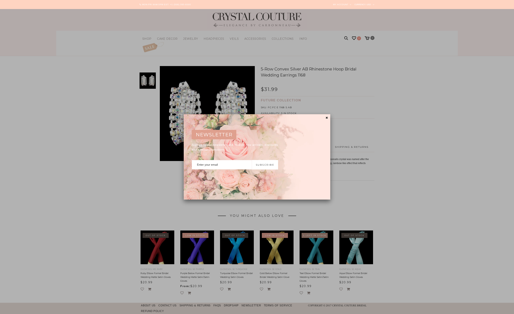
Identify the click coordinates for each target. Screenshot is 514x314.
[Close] (326, 117)
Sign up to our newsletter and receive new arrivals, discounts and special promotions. (235, 147)
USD (369, 4)
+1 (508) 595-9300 (180, 4)
